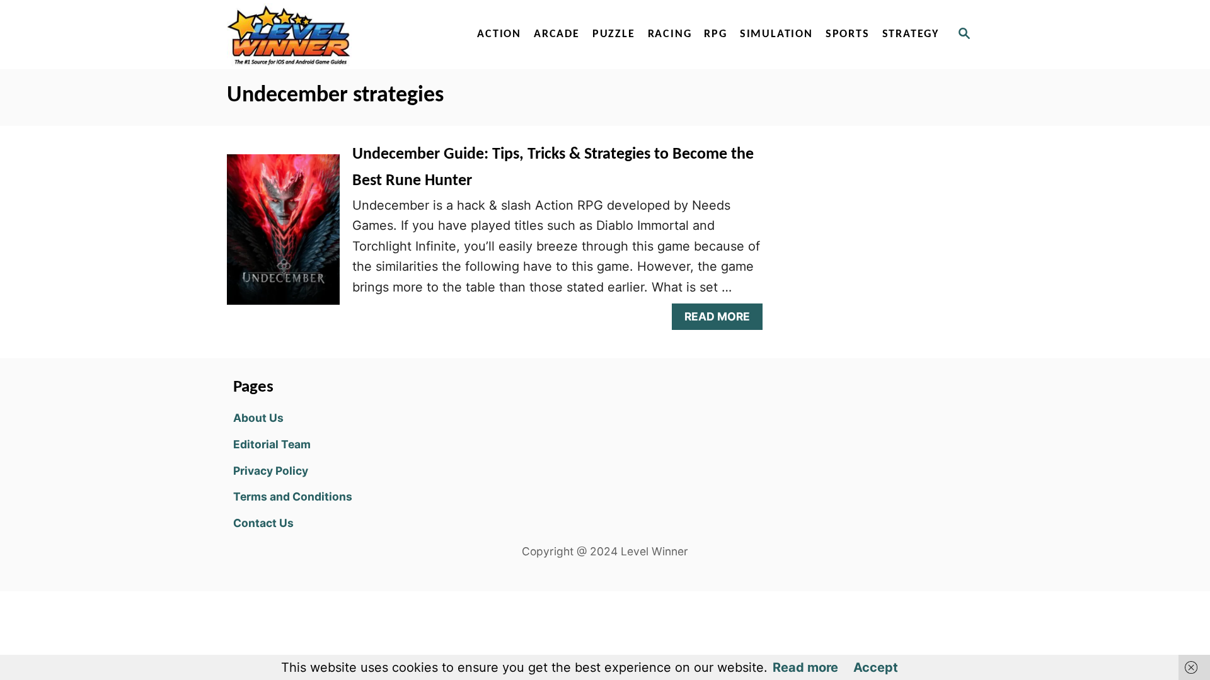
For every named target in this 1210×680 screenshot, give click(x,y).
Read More (721, 319)
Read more (805, 667)
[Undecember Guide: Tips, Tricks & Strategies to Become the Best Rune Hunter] (283, 235)
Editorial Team (272, 444)
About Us (258, 417)
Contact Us (263, 523)
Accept (875, 667)
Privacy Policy (270, 470)
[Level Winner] (335, 34)
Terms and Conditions (292, 496)
